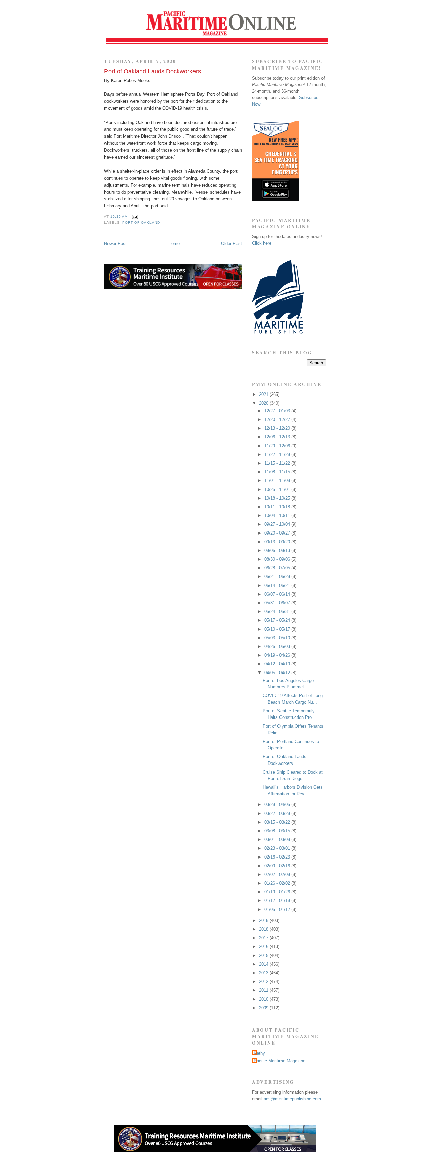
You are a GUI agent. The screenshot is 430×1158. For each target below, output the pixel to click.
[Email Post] (134, 216)
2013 (264, 972)
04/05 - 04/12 (277, 672)
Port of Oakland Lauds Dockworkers (152, 71)
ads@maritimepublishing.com (292, 1098)
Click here (261, 243)
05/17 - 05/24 (277, 620)
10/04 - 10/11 (277, 515)
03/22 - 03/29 (277, 813)
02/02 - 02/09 (277, 874)
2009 (264, 1007)
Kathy (259, 1053)
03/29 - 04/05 (277, 804)
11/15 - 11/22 (277, 463)
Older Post (231, 243)
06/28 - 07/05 (277, 567)
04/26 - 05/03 (277, 646)
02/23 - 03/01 (277, 848)
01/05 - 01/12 (277, 909)
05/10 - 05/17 (277, 629)
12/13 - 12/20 (277, 428)
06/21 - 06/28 (277, 576)
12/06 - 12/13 (277, 436)
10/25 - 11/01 (277, 489)
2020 (264, 403)
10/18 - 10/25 (277, 498)
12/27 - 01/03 (277, 410)
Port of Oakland (141, 222)
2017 (264, 937)
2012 (264, 981)
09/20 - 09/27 (277, 533)
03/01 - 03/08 (277, 839)
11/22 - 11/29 (277, 454)
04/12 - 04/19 (277, 663)
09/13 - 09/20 (277, 541)
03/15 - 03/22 (277, 822)
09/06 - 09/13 (277, 550)
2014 (264, 964)
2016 (264, 946)
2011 (264, 990)
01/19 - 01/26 (277, 891)
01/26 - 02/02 (277, 883)
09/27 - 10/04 (277, 524)
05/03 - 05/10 (277, 637)
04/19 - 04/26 (277, 655)
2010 (264, 999)
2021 (264, 394)
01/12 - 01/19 (277, 900)
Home (174, 243)
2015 (264, 955)
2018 (264, 929)
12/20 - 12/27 (277, 419)
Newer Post (115, 243)
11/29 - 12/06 (277, 445)
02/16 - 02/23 (277, 857)
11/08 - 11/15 (277, 471)
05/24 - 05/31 (277, 611)
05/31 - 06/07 (277, 602)
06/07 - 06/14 (277, 594)
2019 (264, 920)
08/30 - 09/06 (277, 559)
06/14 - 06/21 (277, 585)
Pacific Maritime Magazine (279, 1060)
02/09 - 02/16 (277, 865)
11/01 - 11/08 (277, 480)
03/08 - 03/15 (277, 830)
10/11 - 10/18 (277, 506)
